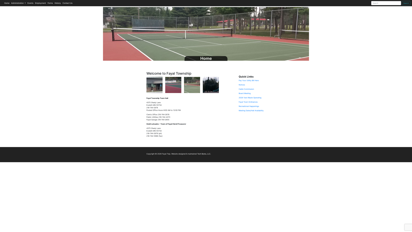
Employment (40, 3)
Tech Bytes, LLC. (204, 154)
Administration (17, 3)
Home (6, 3)
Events (30, 3)
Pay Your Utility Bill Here (249, 80)
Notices (242, 85)
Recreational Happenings (249, 106)
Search (406, 3)
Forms (50, 3)
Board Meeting (245, 93)
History (58, 3)
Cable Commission (246, 89)
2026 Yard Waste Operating (250, 98)
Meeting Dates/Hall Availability (251, 110)
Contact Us (67, 3)
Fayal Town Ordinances (248, 102)
